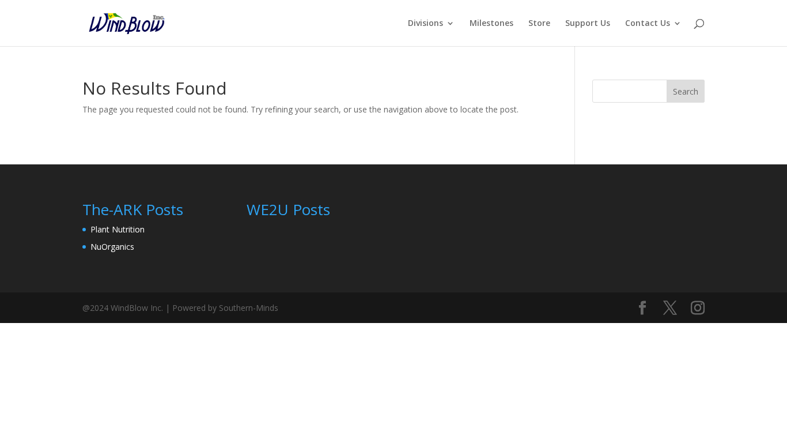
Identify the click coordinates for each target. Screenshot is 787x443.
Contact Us (647, 23)
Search (685, 91)
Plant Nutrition (117, 229)
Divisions (425, 23)
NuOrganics (112, 246)
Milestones (491, 23)
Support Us (587, 23)
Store (539, 23)
